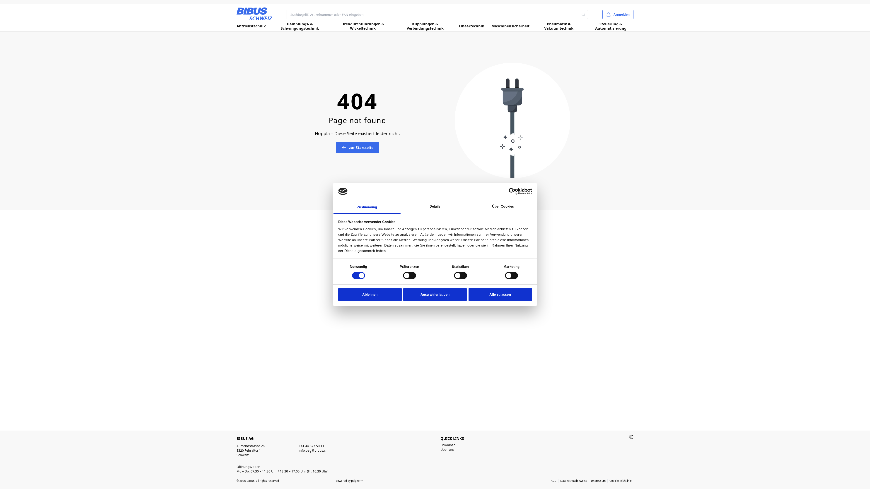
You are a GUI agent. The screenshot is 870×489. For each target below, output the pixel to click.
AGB (553, 481)
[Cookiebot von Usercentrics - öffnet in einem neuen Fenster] (512, 191)
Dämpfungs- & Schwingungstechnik (300, 26)
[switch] (409, 275)
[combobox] (433, 14)
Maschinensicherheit (510, 26)
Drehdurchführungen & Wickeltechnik (362, 26)
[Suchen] (583, 14)
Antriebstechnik (251, 26)
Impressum (598, 481)
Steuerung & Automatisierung (610, 26)
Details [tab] (435, 206)
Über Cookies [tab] (503, 206)
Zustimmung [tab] (367, 207)
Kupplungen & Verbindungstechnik (425, 26)
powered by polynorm (349, 481)
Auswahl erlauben (435, 294)
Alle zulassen (500, 294)
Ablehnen (370, 294)
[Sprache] (631, 437)
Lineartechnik (471, 26)
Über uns (447, 449)
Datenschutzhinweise (573, 481)
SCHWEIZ (260, 18)
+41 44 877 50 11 (311, 446)
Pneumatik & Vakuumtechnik (558, 26)
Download (448, 445)
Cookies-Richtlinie (620, 481)
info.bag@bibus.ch (313, 450)
